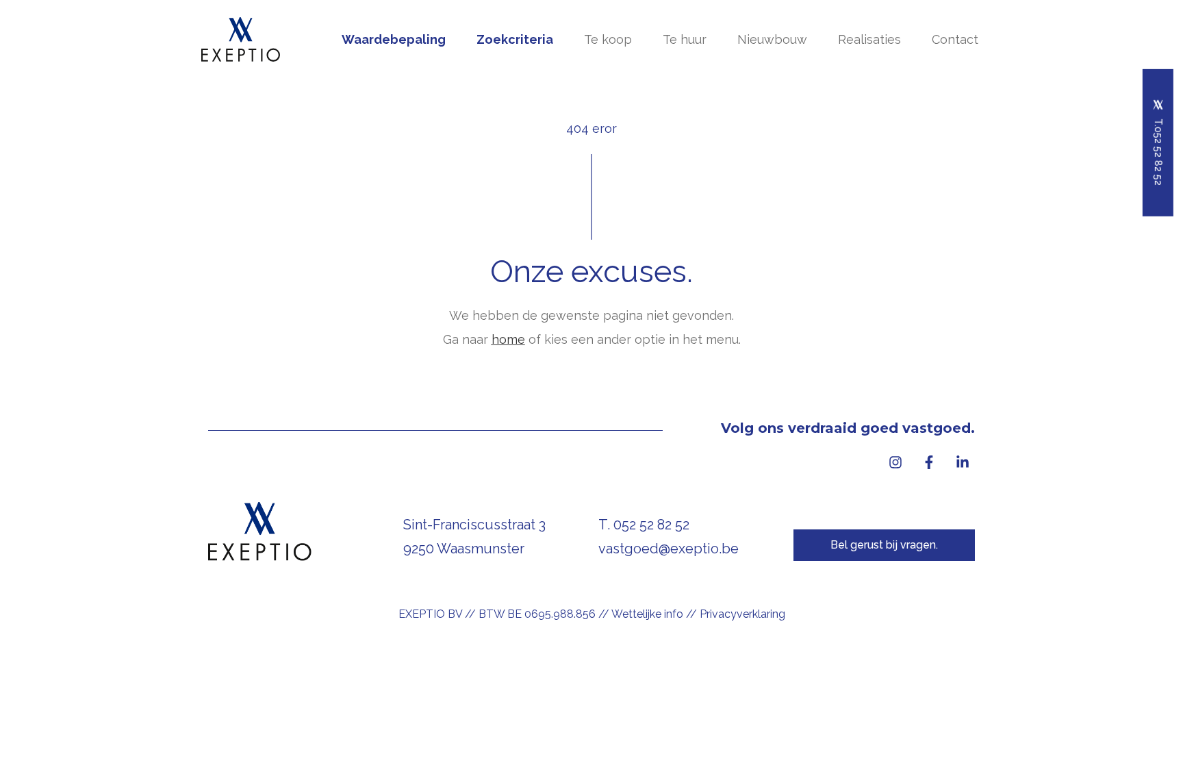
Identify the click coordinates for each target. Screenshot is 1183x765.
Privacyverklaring (742, 613)
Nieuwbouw (772, 39)
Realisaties (869, 39)
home (508, 339)
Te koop (608, 39)
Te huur (685, 39)
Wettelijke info (647, 613)
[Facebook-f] (929, 462)
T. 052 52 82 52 (643, 524)
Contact (955, 39)
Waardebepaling (394, 39)
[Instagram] (895, 462)
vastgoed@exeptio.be (668, 548)
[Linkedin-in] (962, 462)
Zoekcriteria (514, 39)
